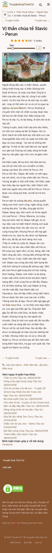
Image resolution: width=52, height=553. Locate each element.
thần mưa (7, 368)
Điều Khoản (15, 542)
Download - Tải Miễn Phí (16, 481)
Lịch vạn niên (10, 470)
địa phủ (43, 364)
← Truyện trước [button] (10, 20)
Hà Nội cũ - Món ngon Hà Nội (19, 474)
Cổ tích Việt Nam (11, 463)
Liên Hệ (38, 542)
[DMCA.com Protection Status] (13, 493)
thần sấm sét (30, 364)
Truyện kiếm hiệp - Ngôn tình (18, 477)
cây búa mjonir (14, 364)
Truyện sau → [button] (42, 20)
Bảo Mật (28, 542)
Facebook (7, 444)
